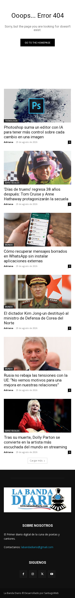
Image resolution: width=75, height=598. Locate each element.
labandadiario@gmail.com (37, 547)
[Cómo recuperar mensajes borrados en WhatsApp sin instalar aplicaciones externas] (37, 230)
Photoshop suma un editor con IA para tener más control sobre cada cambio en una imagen (34, 132)
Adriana (8, 142)
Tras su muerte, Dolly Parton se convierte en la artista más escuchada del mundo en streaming (35, 442)
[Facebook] (23, 574)
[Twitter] (42, 574)
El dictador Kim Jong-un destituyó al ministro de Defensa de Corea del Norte (36, 318)
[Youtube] (51, 574)
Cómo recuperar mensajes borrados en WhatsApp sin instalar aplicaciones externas (35, 256)
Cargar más (36, 460)
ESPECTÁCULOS (12, 182)
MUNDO (9, 244)
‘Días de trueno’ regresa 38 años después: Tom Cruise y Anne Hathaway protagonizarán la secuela (36, 194)
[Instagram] (33, 574)
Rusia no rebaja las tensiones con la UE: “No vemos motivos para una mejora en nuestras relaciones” (36, 380)
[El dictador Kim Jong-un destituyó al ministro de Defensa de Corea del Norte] (37, 292)
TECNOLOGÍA (11, 120)
